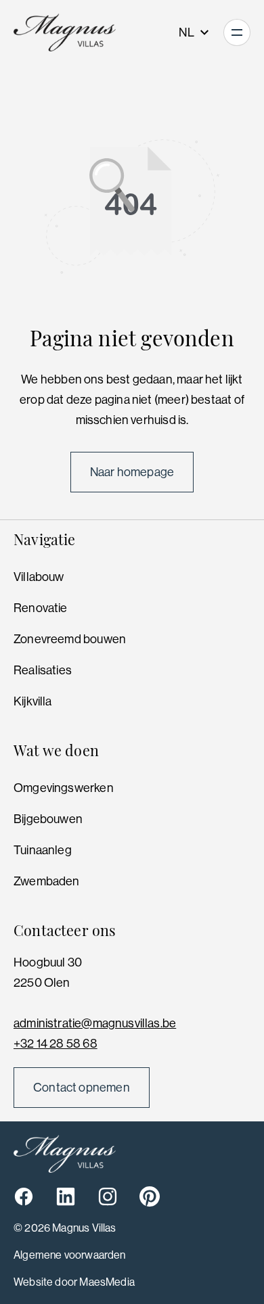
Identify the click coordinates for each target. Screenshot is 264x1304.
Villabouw (39, 577)
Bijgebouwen (48, 819)
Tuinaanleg (43, 850)
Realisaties (43, 670)
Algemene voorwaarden (70, 1255)
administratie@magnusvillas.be (95, 1023)
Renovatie (41, 608)
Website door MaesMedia (74, 1282)
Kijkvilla (33, 701)
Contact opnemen (81, 1087)
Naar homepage (132, 472)
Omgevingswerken (64, 788)
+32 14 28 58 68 (55, 1043)
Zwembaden (47, 881)
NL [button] (187, 32)
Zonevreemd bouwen (70, 639)
